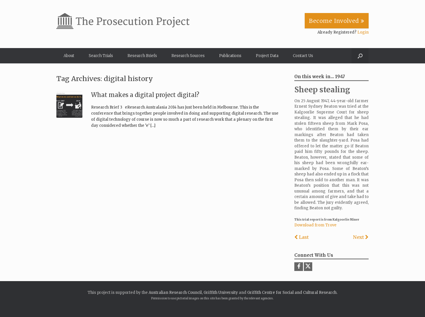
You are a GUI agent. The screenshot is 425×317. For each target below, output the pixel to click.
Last (303, 237)
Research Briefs (142, 55)
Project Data (267, 55)
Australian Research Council (175, 292)
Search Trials (101, 55)
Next (359, 237)
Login (363, 32)
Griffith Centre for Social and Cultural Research (292, 292)
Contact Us (303, 55)
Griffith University (221, 292)
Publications (230, 55)
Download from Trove (315, 225)
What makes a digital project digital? (145, 94)
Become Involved (335, 20)
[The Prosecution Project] (122, 21)
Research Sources (188, 55)
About (69, 55)
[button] (360, 55)
